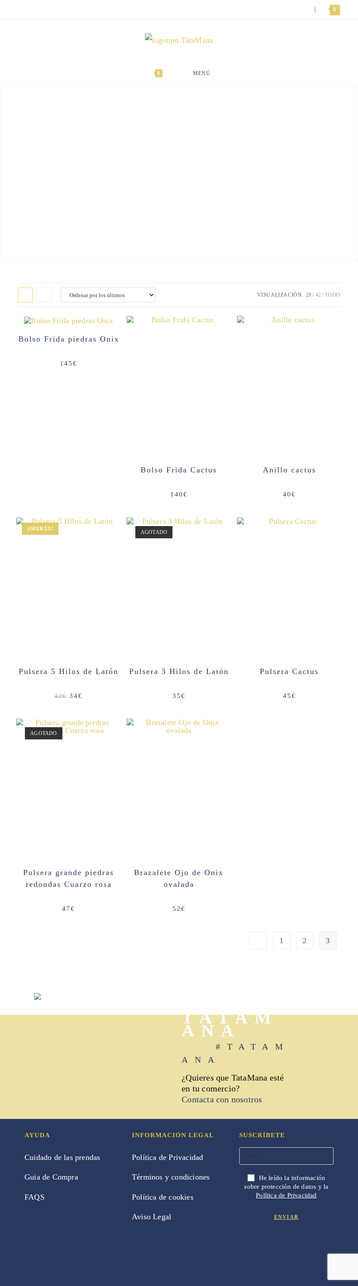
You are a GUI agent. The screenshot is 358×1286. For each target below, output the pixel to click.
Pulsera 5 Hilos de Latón (68, 671)
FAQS (34, 1197)
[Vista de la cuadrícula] (25, 294)
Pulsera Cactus (289, 671)
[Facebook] (247, 1247)
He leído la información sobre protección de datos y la (286, 1186)
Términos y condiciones (171, 1177)
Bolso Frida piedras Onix (68, 339)
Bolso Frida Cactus (179, 469)
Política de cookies (162, 1197)
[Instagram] (262, 1247)
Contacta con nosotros (222, 1099)
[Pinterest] (277, 1247)
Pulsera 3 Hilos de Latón (179, 671)
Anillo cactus (289, 469)
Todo (332, 295)
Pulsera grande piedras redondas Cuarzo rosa (68, 878)
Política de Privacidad (167, 1157)
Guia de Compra (51, 1177)
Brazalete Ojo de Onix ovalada (179, 878)
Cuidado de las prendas (62, 1157)
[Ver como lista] (44, 294)
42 (318, 295)
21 (308, 295)
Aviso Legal (151, 1216)
